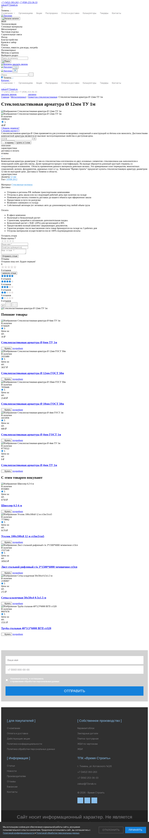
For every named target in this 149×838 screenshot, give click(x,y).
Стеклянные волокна (21, 184)
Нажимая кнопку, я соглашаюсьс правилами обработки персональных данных (34, 680)
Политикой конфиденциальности (18, 833)
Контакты (116, 13)
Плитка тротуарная (88, 738)
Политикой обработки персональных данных (57, 833)
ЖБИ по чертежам (87, 744)
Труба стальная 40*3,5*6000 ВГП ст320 (26, 628)
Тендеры (104, 13)
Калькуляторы (89, 13)
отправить (74, 691)
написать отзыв (9, 273)
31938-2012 (11, 179)
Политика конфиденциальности (24, 744)
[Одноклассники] (94, 800)
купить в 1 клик (23, 143)
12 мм (13, 177)
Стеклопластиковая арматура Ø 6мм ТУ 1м (29, 342)
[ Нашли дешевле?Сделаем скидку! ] (10, 129)
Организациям (25, 13)
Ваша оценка (8, 238)
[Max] (87, 800)
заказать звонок (20, 64)
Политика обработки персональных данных (31, 749)
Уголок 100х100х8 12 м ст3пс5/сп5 (22, 536)
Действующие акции (18, 738)
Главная (5, 97)
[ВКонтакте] (80, 800)
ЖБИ (80, 749)
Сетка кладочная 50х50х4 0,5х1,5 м (23, 597)
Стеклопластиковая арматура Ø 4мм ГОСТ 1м (31, 434)
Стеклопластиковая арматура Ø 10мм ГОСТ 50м (32, 403)
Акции (39, 13)
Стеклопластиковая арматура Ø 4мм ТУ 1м (29, 465)
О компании (7, 13)
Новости (12, 771)
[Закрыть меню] (15, 71)
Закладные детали (87, 733)
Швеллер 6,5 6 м (11, 505)
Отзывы (11, 781)
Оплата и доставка (70, 13)
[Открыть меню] (16, 67)
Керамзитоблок (85, 728)
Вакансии (12, 786)
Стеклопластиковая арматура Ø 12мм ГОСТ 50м (32, 373)
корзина (32, 94)
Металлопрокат (18, 97)
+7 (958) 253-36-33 (28, 2)
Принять (135, 829)
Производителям (16, 776)
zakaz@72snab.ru (9, 5)
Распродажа (52, 13)
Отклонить (111, 829)
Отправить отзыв (9, 256)
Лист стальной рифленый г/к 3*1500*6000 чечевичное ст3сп (39, 566)
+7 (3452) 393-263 (10, 2)
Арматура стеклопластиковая (42, 97)
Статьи (11, 766)
